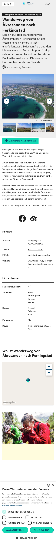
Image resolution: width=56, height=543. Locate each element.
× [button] (53, 485)
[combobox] (48, 485)
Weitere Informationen (12, 505)
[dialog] (28, 512)
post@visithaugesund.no (39, 254)
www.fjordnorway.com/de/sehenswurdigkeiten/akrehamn (40, 264)
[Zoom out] (49, 373)
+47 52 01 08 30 (35, 249)
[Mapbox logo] (9, 402)
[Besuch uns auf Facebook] (22, 218)
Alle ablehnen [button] (41, 530)
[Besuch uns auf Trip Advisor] (33, 218)
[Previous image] (6, 101)
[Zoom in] (49, 367)
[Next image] (49, 101)
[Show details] (28, 380)
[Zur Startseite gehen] (28, 3)
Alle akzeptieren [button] (15, 530)
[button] (28, 538)
